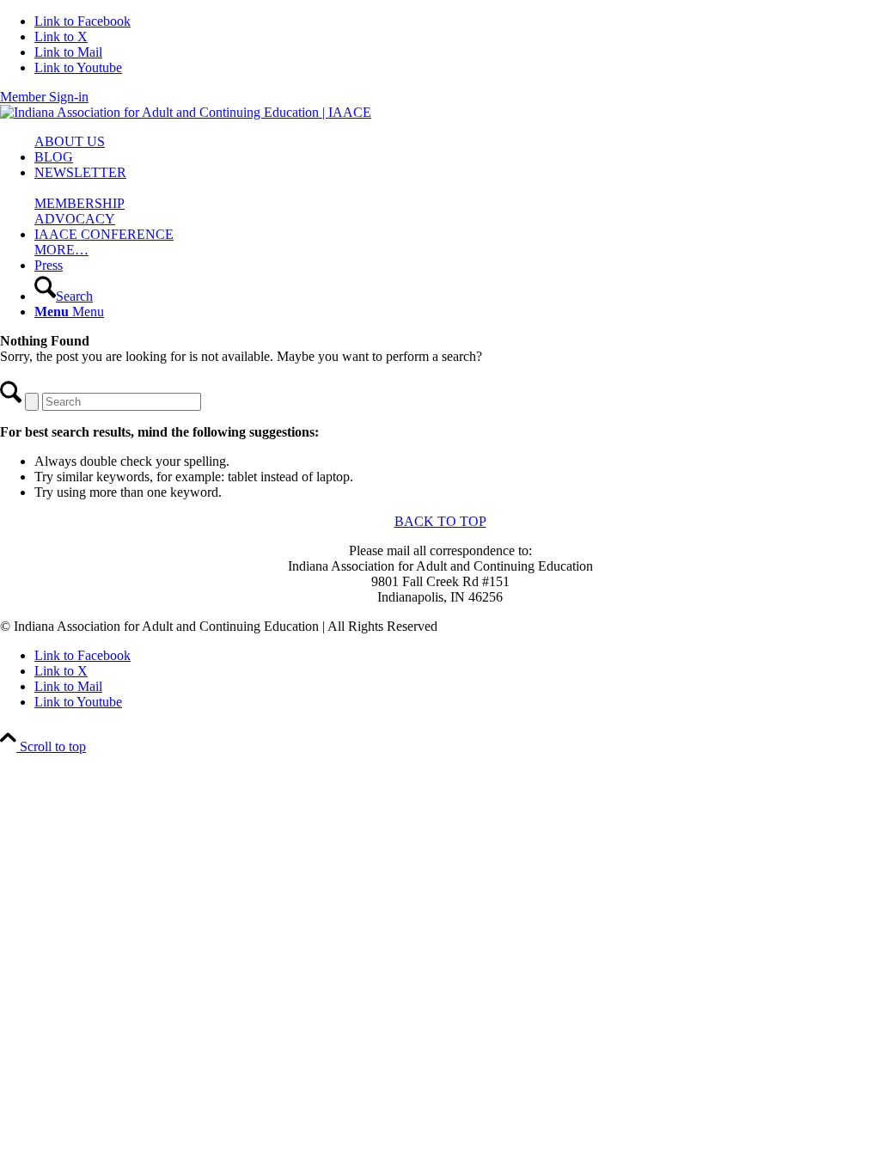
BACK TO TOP (440, 521)
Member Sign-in (44, 96)
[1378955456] (185, 112)
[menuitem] (457, 142)
